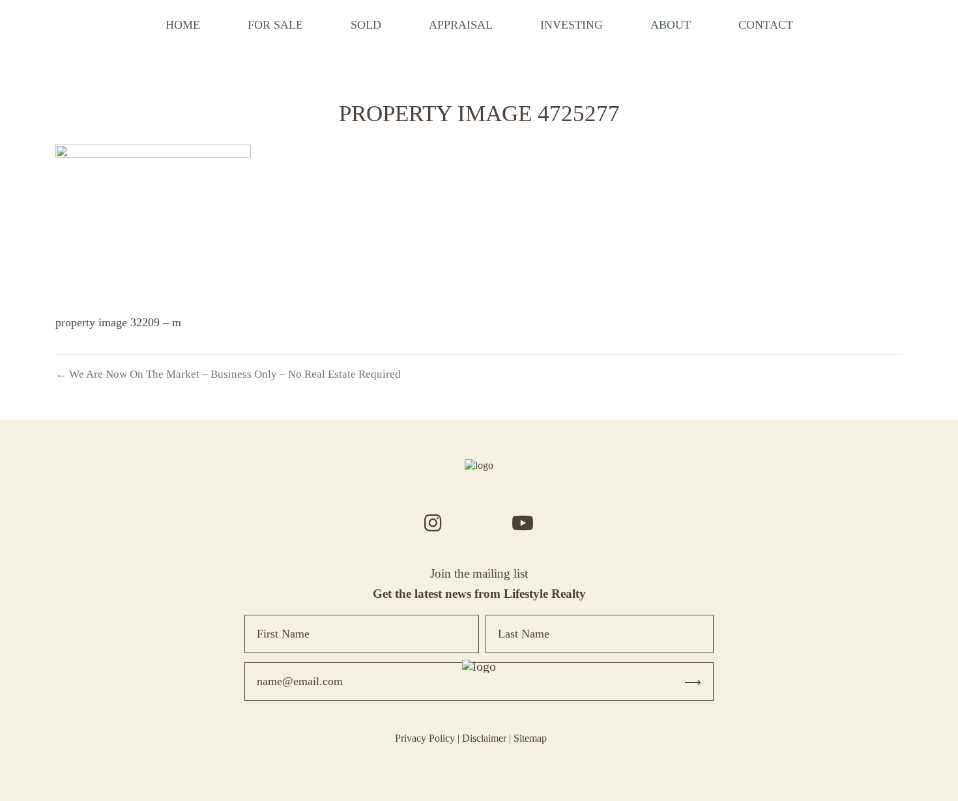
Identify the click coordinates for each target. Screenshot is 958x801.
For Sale (275, 24)
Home (183, 24)
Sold (366, 24)
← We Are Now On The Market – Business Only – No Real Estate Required (228, 374)
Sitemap (530, 738)
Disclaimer (484, 738)
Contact (765, 24)
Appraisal (461, 24)
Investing (571, 24)
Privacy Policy (425, 738)
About (670, 24)
